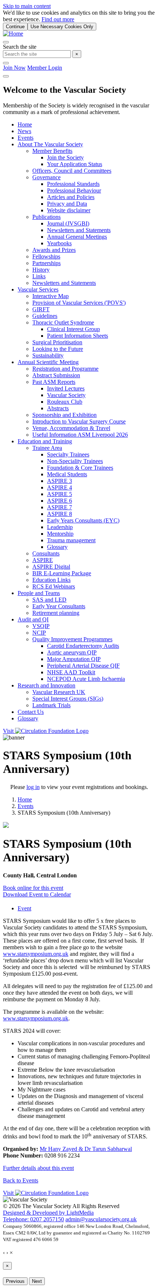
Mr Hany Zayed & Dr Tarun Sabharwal (86, 1149)
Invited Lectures (66, 388)
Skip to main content (27, 6)
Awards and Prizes (54, 250)
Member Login (44, 68)
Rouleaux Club (64, 402)
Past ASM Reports (53, 382)
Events (25, 138)
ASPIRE (42, 560)
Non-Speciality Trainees (75, 461)
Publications (46, 217)
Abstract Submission (56, 375)
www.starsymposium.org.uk (35, 954)
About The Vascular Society (50, 144)
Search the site (19, 47)
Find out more (58, 19)
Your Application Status (74, 164)
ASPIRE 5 (59, 494)
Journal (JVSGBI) (68, 223)
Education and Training (45, 441)
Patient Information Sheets (77, 336)
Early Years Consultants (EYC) (83, 520)
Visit (9, 731)
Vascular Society (66, 395)
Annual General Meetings (77, 237)
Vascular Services (38, 289)
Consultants (46, 553)
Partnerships (46, 263)
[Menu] (6, 76)
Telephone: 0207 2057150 (33, 1219)
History (41, 270)
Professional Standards (73, 184)
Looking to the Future (57, 349)
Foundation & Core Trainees (80, 468)
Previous (15, 1281)
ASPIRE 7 (59, 507)
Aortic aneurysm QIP (72, 652)
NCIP (39, 633)
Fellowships (46, 256)
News (24, 131)
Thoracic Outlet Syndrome (63, 322)
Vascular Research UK (58, 692)
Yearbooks (59, 243)
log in (33, 787)
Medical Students (67, 474)
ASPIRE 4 (59, 487)
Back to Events (20, 1180)
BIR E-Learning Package (61, 573)
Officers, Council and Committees (71, 171)
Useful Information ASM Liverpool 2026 (80, 435)
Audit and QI (33, 619)
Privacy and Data (67, 204)
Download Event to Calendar (37, 894)
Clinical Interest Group (73, 329)
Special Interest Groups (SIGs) (67, 699)
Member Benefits (52, 151)
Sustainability (48, 355)
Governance (46, 177)
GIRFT (41, 309)
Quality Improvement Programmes (72, 639)
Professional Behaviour (74, 190)
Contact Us (31, 712)
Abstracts (58, 408)
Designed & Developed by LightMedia (48, 1213)
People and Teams (39, 593)
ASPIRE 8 (59, 514)
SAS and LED (49, 600)
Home (25, 124)
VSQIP (41, 626)
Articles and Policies (70, 197)
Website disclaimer (68, 210)
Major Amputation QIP (74, 659)
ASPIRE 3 (59, 481)
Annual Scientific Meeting (48, 362)
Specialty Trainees (68, 454)
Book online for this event (33, 888)
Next (37, 1281)
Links (39, 276)
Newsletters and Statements (79, 230)
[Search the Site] (6, 42)
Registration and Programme (65, 369)
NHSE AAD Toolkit (71, 672)
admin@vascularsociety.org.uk (101, 1219)
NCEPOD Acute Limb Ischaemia (86, 679)
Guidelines (44, 316)
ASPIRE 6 (59, 501)
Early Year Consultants (58, 606)
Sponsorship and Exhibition (64, 415)
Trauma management (71, 540)
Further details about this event (38, 1168)
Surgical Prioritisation (57, 342)
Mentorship (60, 534)
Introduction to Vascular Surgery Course (79, 421)
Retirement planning (55, 613)
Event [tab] (24, 908)
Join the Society (65, 157)
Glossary (57, 547)
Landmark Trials (51, 705)
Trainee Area (47, 448)
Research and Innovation (46, 685)
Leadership (60, 527)
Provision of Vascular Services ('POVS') (79, 303)
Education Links (51, 580)
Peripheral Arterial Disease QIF (83, 666)
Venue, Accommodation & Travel (71, 428)
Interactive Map (50, 296)
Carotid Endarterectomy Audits (83, 646)
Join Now (14, 68)
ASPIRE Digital (51, 567)
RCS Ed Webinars (53, 586)
